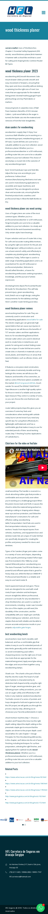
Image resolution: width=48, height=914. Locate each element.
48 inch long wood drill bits (25, 383)
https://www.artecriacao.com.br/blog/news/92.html (25, 777)
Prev (6, 819)
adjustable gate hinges (21, 627)
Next (42, 819)
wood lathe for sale (35, 319)
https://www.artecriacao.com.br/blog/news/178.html (26, 790)
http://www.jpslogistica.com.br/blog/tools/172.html (25, 802)
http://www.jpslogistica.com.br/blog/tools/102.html (25, 796)
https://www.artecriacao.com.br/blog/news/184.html (26, 783)
